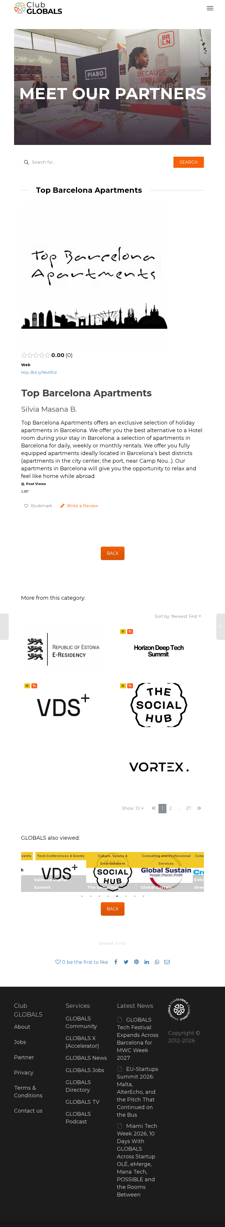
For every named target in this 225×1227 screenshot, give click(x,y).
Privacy (23, 1072)
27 (188, 808)
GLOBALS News (86, 1058)
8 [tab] (143, 896)
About (22, 1027)
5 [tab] (117, 896)
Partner (24, 1057)
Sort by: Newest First (176, 616)
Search (189, 162)
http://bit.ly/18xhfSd (39, 372)
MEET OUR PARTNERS (112, 93)
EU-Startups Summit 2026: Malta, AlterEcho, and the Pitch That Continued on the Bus (137, 1092)
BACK (113, 553)
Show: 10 (131, 808)
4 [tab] (108, 896)
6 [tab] (126, 896)
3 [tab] (99, 896)
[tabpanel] (112, 872)
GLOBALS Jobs (85, 1070)
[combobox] (97, 162)
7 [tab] (134, 896)
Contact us (28, 1111)
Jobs (20, 1042)
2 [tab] (90, 896)
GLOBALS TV (83, 1102)
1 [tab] (82, 896)
